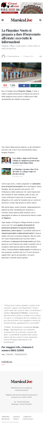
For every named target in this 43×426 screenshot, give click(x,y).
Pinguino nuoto (21, 354)
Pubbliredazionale (13, 56)
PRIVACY (16, 419)
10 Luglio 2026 (17, 165)
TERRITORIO (5, 417)
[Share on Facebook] (24, 85)
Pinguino (9, 354)
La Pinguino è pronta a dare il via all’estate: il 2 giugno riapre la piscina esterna (25, 171)
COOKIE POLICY (28, 419)
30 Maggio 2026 (17, 176)
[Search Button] (40, 20)
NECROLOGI (5, 419)
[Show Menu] (3, 20)
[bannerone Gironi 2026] (21, 8)
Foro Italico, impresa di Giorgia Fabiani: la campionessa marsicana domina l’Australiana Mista (26, 160)
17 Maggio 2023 (28, 56)
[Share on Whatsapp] (36, 85)
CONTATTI (16, 417)
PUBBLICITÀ (27, 417)
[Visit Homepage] (21, 20)
